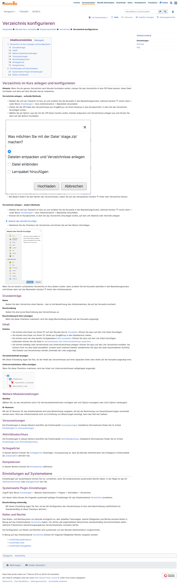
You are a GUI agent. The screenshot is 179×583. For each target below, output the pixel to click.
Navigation (9, 11)
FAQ (138, 47)
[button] (175, 3)
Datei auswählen (63, 338)
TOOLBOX (23, 11)
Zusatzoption (12, 455)
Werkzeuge (15, 565)
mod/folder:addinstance (20, 539)
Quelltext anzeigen (146, 17)
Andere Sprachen (37, 565)
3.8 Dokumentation (98, 17)
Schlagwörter (36, 453)
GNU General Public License (46, 578)
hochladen (72, 332)
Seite (116, 17)
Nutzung (140, 44)
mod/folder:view (16, 542)
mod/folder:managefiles (20, 546)
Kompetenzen (36, 466)
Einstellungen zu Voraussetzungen (18, 428)
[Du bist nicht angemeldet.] (173, 11)
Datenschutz (7, 581)
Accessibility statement (58, 581)
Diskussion (128, 17)
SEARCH (36, 11)
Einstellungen (27, 104)
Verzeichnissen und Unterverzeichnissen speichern (67, 341)
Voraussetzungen (69, 425)
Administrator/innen (11, 481)
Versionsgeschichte (167, 17)
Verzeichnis (65, 29)
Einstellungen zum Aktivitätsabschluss (20, 442)
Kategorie (7, 555)
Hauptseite (7, 29)
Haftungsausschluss (39, 581)
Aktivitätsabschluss (70, 439)
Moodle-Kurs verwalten (26, 29)
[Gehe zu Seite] (160, 11)
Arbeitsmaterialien (48, 29)
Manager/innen (32, 481)
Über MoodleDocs (21, 581)
